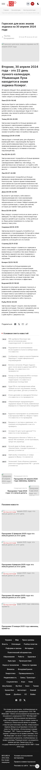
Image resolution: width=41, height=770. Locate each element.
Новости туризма (29, 665)
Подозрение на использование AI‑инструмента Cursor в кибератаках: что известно (23, 350)
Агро (23, 682)
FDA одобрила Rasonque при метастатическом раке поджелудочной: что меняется (20, 341)
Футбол (19, 686)
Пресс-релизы (28, 640)
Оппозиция (15, 644)
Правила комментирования (24, 762)
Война (32, 694)
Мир (17, 640)
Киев (31, 682)
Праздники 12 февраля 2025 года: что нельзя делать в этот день (18, 535)
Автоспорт (21, 690)
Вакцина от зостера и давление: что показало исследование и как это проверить (22, 424)
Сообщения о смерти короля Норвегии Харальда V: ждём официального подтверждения (23, 358)
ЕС (26, 694)
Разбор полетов (30, 644)
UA (28, 3)
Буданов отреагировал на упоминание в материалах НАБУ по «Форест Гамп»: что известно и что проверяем (23, 416)
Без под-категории (29, 10)
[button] (3, 4)
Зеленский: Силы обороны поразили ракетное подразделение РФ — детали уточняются (23, 463)
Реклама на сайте (21, 765)
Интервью (29, 648)
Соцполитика (12, 682)
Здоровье (32, 657)
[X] (19, 324)
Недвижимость (10, 678)
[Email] (22, 324)
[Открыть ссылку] (26, 324)
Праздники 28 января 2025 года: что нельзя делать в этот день (18, 596)
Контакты (33, 765)
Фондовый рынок (25, 669)
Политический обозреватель (20, 652)
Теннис (36, 686)
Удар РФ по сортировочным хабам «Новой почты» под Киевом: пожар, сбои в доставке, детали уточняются (22, 388)
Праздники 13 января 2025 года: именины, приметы (20, 627)
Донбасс (17, 694)
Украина (8, 640)
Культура (12, 661)
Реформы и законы (13, 648)
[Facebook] (15, 324)
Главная (6, 10)
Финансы (10, 669)
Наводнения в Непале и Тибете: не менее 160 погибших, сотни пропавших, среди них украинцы (23, 440)
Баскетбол (9, 690)
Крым (8, 694)
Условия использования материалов (23, 757)
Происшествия (25, 661)
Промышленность (26, 673)
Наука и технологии (11, 665)
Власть (5, 644)
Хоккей (33, 690)
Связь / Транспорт (27, 678)
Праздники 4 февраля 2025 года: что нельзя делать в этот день (18, 565)
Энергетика (10, 673)
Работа (21, 657)
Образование (9, 657)
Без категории (16, 10)
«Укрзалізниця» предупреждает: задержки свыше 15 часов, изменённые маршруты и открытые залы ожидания (23, 404)
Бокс (27, 686)
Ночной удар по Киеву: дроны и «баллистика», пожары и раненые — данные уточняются (22, 448)
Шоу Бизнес (7, 686)
